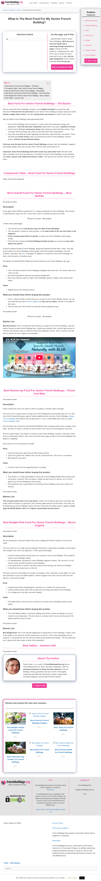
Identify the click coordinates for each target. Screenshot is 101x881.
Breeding (54, 3)
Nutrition (61, 3)
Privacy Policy (40, 809)
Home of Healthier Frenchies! (12, 10)
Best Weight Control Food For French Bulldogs (15, 730)
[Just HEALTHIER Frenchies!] (12, 3)
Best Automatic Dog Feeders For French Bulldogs (15, 759)
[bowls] (39, 745)
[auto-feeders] (15, 753)
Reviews (69, 3)
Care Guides (33, 3)
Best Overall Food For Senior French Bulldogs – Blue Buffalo (25, 91)
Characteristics (44, 3)
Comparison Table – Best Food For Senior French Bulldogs (24, 88)
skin (23, 254)
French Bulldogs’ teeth (11, 421)
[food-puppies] (39, 716)
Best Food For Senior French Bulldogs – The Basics (22, 86)
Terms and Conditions (53, 809)
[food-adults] (63, 745)
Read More (50, 789)
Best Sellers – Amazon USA (15, 98)
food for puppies (32, 301)
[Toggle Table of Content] (47, 83)
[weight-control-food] (15, 723)
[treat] (63, 723)
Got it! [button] (81, 877)
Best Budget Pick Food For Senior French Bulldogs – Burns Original (27, 95)
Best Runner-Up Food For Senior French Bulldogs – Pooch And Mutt (27, 93)
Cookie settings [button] (72, 878)
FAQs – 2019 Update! (12, 863)
